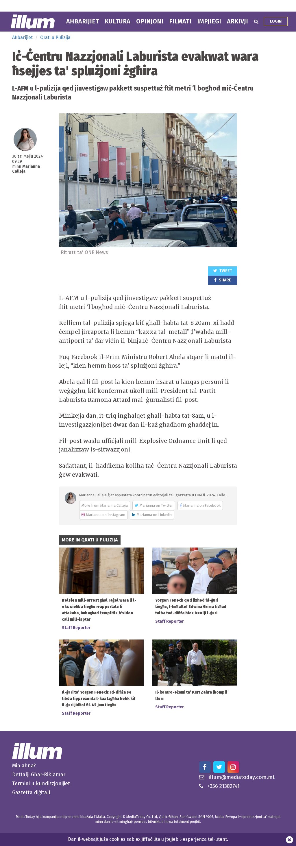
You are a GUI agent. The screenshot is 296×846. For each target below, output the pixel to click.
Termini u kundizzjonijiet (41, 783)
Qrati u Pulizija (55, 37)
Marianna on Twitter (156, 505)
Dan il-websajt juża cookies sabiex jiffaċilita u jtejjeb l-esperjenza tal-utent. (148, 839)
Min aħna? (24, 765)
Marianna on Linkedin (154, 515)
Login (276, 21)
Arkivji (237, 21)
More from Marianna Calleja (105, 505)
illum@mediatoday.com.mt (242, 777)
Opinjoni (149, 21)
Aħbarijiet (82, 21)
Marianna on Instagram (105, 515)
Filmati (180, 21)
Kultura (117, 21)
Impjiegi (209, 21)
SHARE (224, 280)
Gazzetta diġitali (31, 792)
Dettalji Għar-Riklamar (38, 774)
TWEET (225, 270)
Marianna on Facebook (202, 505)
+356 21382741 (224, 786)
